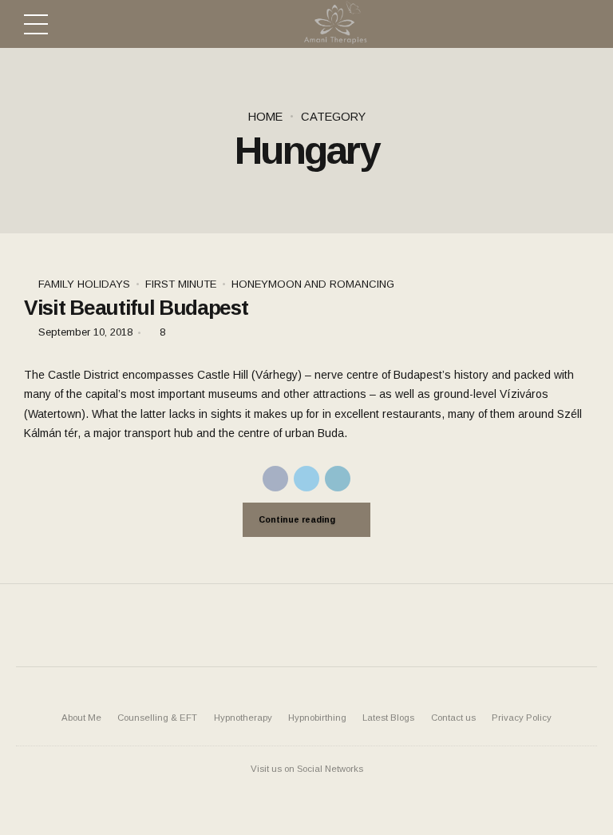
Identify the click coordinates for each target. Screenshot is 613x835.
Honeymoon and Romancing (312, 284)
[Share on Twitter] (306, 478)
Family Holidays (84, 284)
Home (265, 116)
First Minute (180, 284)
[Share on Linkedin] (337, 478)
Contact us (453, 717)
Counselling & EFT (157, 717)
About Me (81, 717)
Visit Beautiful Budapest (136, 308)
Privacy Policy (522, 717)
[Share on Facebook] (275, 478)
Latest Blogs (388, 717)
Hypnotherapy (243, 717)
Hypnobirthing (317, 717)
